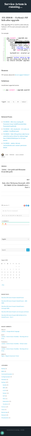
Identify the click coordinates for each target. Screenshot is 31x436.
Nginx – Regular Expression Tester (10, 356)
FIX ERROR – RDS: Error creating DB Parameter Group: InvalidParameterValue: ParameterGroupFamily (14, 124)
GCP (4, 396)
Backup (3, 368)
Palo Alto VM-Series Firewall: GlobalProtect (12, 297)
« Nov (2, 285)
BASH (2, 371)
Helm (4, 398)
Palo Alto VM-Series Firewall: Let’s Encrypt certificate (15, 311)
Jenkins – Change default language (10, 331)
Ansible (5, 385)
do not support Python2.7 (22, 75)
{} (19, 215)
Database (3, 379)
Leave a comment (20, 154)
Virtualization (5, 417)
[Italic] (5, 215)
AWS (4, 387)
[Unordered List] (12, 215)
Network (3, 415)
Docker (4, 393)
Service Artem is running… (15, 5)
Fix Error (3, 156)
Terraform (5, 404)
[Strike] (8, 215)
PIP (18, 101)
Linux (2, 409)
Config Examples (5, 377)
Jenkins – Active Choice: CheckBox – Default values (14, 343)
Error (9, 101)
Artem (6, 154)
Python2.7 (24, 101)
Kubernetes (6, 401)
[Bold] (3, 215)
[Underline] (6, 215)
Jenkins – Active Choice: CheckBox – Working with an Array (14, 337)
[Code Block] (15, 215)
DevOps (3, 382)
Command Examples (6, 374)
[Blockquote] (14, 215)
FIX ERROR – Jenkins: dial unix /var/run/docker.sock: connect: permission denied (15, 145)
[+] (21, 215)
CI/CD (4, 390)
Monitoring (4, 412)
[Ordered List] (10, 215)
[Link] (17, 215)
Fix (13, 101)
